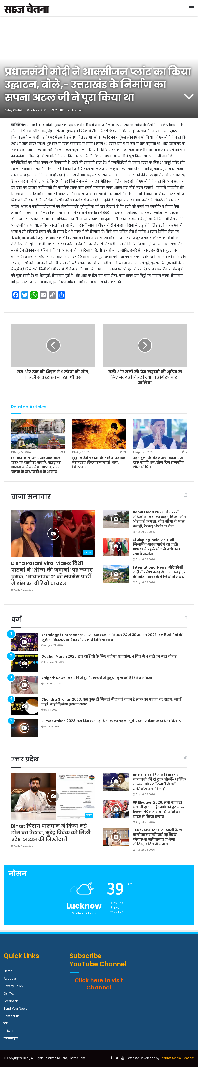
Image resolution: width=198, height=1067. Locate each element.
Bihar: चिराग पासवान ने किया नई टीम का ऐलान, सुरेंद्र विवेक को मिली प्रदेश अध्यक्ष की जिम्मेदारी (51, 833)
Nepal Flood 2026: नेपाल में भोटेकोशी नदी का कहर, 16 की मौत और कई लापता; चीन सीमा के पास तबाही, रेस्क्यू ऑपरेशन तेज (159, 519)
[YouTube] (123, 1058)
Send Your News (15, 1008)
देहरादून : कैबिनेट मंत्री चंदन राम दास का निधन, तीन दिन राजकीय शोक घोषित (158, 462)
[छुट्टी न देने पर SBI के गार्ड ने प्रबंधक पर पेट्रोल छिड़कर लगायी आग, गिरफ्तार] (99, 434)
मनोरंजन (8, 1031)
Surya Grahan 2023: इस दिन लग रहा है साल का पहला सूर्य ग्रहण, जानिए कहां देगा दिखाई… (112, 720)
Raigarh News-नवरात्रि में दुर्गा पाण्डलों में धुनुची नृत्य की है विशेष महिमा (96, 678)
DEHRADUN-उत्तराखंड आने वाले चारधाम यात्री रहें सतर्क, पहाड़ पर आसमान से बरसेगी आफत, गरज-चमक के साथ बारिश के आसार (37, 464)
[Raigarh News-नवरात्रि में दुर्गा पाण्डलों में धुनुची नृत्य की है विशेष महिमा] (24, 685)
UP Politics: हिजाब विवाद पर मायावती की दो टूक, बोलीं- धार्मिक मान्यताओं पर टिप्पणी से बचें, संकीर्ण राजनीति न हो (159, 781)
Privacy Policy (13, 986)
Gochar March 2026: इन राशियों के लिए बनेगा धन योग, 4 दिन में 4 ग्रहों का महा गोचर (109, 656)
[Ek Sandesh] (27, 8)
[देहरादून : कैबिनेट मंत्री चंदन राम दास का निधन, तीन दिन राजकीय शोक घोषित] (160, 434)
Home (8, 971)
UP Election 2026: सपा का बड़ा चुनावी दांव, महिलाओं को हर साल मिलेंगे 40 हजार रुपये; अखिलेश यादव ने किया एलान (158, 809)
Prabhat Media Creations (177, 1058)
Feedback (11, 1001)
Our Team (10, 993)
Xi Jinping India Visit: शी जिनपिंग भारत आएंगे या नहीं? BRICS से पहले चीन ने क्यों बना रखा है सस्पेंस (156, 546)
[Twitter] (117, 1058)
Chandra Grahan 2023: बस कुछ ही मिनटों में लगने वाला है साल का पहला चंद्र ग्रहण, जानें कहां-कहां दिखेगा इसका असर (111, 702)
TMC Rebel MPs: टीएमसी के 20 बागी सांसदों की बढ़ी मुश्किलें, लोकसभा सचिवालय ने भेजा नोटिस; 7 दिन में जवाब (158, 837)
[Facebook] (111, 1058)
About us (10, 978)
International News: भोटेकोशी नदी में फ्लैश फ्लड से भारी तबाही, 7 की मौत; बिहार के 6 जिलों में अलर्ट (159, 572)
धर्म (5, 1023)
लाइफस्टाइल (11, 1038)
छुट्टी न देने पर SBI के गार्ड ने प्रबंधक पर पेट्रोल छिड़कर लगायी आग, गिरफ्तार (98, 462)
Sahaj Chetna (13, 110)
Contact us (11, 1016)
